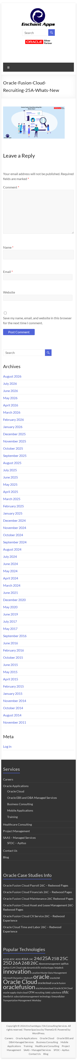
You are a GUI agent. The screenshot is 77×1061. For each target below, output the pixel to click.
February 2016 (13, 650)
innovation (17, 971)
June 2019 (10, 614)
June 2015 (10, 665)
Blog (6, 857)
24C (31, 959)
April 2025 (10, 492)
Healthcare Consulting (17, 824)
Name (8, 247)
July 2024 (10, 556)
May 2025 (10, 484)
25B (55, 958)
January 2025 (12, 513)
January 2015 (12, 693)
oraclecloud (44, 983)
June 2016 (10, 643)
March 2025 (11, 499)
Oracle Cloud (15, 791)
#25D (18, 959)
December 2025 (14, 434)
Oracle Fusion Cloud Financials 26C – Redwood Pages (37, 892)
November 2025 (14, 441)
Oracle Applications (16, 786)
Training (12, 817)
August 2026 (12, 376)
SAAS (48, 992)
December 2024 (14, 520)
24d (38, 958)
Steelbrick (8, 996)
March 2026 (11, 412)
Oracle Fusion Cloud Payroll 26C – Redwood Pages (35, 885)
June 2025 (10, 477)
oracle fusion (59, 983)
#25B (6, 959)
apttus (65, 963)
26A (17, 963)
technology (45, 996)
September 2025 (14, 455)
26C (34, 963)
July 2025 (10, 470)
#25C (12, 959)
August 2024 (12, 549)
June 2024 (10, 564)
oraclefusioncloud (44, 988)
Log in (7, 746)
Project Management (16, 831)
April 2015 (10, 679)
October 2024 (13, 535)
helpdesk (58, 967)
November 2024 (14, 528)
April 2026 (10, 405)
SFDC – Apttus (16, 843)
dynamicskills (33, 967)
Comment (11, 187)
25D (7, 963)
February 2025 (13, 506)
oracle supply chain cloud (15, 992)
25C (64, 958)
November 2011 (14, 722)
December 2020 (14, 600)
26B (26, 963)
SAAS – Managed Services (19, 837)
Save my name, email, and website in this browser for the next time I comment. (37, 320)
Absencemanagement (49, 963)
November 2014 (14, 701)
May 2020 (10, 607)
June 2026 (10, 391)
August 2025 (12, 463)
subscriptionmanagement (26, 996)
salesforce (56, 992)
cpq (24, 967)
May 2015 (10, 672)
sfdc (65, 992)
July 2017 (10, 621)
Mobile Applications (20, 810)
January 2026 (12, 427)
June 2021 (10, 592)
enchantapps (47, 967)
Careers (8, 779)
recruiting (40, 992)
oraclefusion (19, 986)
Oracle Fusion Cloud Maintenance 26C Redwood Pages (38, 898)
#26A (25, 959)
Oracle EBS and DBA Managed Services (32, 797)
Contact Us (10, 850)
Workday (36, 1000)
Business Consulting (20, 804)
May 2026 (10, 398)
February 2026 (13, 419)
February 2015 (13, 686)
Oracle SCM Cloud (63, 988)
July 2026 (10, 383)
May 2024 (10, 571)
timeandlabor (58, 996)
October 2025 (13, 448)
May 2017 (10, 629)
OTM (31, 992)
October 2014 (13, 708)
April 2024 (10, 578)
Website (9, 292)
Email (8, 272)
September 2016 (14, 636)
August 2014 (12, 715)
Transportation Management (17, 1000)
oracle (41, 976)
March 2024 (11, 585)
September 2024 (14, 542)
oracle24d (55, 978)
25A (46, 958)
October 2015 (13, 657)
